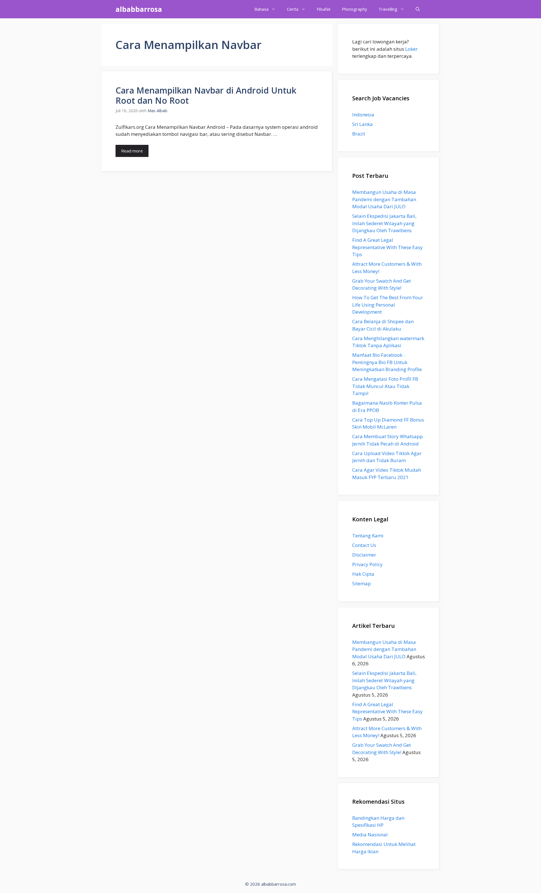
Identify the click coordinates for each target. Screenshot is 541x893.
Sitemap (361, 583)
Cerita (292, 9)
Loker (411, 49)
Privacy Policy (367, 564)
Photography (354, 9)
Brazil (358, 133)
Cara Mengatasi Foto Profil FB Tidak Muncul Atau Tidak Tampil (385, 386)
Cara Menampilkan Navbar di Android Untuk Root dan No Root (206, 95)
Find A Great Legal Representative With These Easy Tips (387, 247)
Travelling (387, 9)
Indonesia (363, 114)
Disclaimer (364, 554)
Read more (132, 151)
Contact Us (364, 545)
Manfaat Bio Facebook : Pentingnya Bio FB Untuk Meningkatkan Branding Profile (387, 362)
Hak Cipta (363, 574)
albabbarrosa (139, 9)
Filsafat (324, 9)
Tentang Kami (367, 535)
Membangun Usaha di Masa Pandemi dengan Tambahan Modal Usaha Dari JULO (384, 199)
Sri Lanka (362, 124)
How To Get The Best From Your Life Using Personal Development (387, 304)
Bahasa (261, 9)
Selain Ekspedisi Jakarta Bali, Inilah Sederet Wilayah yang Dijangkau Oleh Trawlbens (384, 223)
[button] (417, 9)
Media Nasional (370, 834)
